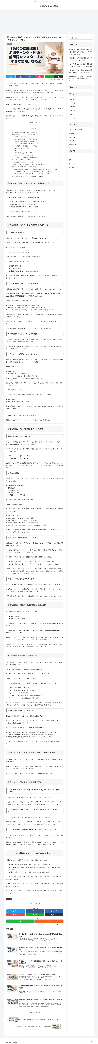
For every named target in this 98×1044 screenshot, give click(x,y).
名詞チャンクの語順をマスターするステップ (26, 143)
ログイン (71, 156)
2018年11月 (72, 118)
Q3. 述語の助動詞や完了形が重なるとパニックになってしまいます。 (32, 173)
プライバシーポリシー (75, 129)
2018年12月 (72, 114)
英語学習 (9, 899)
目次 (32, 129)
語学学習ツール (73, 144)
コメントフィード (74, 163)
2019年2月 (72, 106)
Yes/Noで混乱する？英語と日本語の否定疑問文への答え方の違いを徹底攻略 (80, 71)
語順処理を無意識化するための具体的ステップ (27, 162)
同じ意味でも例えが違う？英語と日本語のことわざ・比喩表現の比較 (80, 59)
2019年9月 (72, 103)
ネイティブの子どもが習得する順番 (24, 155)
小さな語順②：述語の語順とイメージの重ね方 (25, 146)
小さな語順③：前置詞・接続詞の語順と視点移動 (26, 157)
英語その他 (72, 137)
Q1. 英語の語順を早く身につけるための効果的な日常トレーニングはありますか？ (36, 169)
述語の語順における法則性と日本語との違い (26, 153)
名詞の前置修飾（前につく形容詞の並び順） (26, 139)
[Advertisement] (49, 22)
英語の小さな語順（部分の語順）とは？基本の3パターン (28, 132)
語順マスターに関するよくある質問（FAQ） (24, 166)
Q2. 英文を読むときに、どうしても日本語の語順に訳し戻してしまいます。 (34, 171)
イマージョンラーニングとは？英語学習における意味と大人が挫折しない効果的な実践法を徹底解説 (80, 52)
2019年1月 (72, 110)
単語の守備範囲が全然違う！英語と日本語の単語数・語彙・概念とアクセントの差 (80, 78)
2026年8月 (72, 99)
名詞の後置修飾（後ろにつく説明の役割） (26, 141)
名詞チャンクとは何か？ (21, 136)
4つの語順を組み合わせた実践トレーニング (24, 159)
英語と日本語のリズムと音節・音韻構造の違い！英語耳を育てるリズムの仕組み (80, 65)
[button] (58, 76)
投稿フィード (73, 160)
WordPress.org (73, 167)
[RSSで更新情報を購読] (49, 921)
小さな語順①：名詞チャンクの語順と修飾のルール (26, 134)
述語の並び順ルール (20, 150)
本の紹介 (71, 133)
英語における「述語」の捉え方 (23, 148)
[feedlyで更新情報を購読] (20, 921)
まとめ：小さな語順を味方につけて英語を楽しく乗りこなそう (29, 176)
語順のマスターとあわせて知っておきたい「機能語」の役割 (28, 164)
